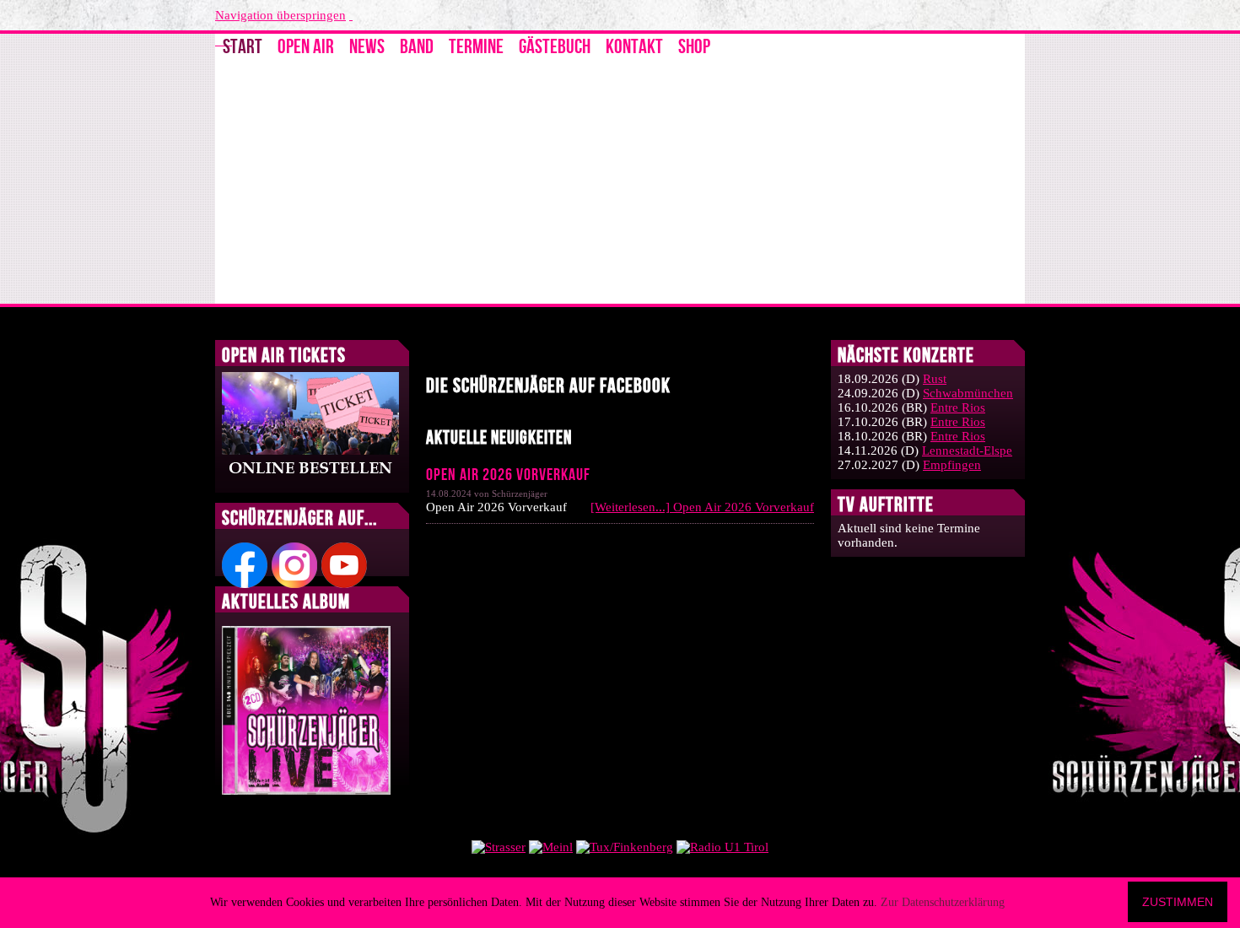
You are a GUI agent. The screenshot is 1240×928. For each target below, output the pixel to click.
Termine (476, 46)
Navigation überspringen (280, 15)
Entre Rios (957, 407)
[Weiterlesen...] (702, 507)
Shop (694, 46)
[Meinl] (551, 847)
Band (417, 46)
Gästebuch (554, 46)
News (367, 46)
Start (242, 46)
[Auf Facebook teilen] (807, 349)
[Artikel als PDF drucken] (790, 349)
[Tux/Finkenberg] (624, 847)
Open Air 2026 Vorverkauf (508, 475)
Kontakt (634, 46)
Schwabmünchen (968, 393)
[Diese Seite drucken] (773, 349)
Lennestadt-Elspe (967, 450)
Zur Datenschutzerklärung (943, 902)
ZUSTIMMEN (1177, 902)
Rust (934, 379)
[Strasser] (499, 847)
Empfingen (952, 465)
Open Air (306, 46)
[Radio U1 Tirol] (722, 847)
